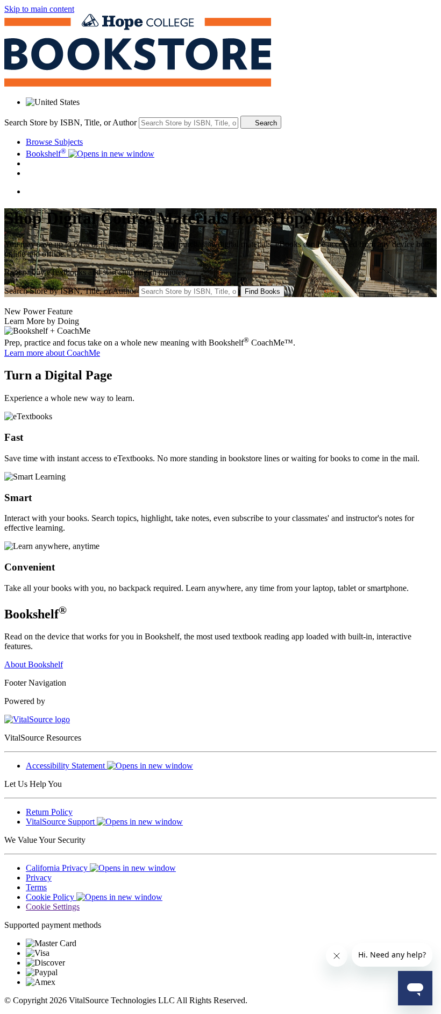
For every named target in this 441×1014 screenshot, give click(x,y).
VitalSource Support (61, 821)
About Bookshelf (33, 664)
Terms (36, 887)
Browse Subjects (54, 141)
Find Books (262, 291)
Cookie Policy (51, 897)
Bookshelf (46, 153)
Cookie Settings (53, 906)
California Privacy (58, 867)
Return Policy (49, 811)
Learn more (52, 352)
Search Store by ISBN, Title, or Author (70, 122)
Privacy (39, 877)
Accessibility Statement (66, 765)
